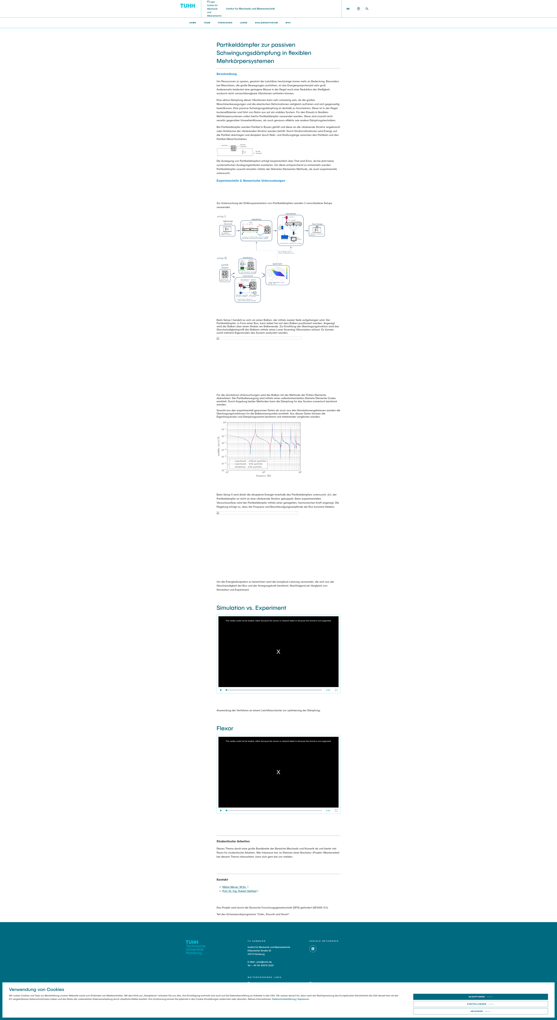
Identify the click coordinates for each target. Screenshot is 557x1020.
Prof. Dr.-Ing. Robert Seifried (239, 891)
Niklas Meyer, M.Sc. (234, 886)
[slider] (274, 810)
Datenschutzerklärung (284, 999)
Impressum (303, 999)
